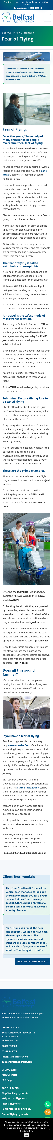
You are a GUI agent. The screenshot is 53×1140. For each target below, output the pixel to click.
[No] (49, 1129)
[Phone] (47, 1104)
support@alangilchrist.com (17, 1061)
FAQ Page (7, 1080)
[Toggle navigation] (47, 18)
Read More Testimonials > (32, 961)
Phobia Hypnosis (11, 1103)
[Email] (47, 1112)
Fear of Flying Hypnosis (15, 1114)
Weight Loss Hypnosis (14, 1098)
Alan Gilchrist (9, 1074)
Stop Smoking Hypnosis (15, 1093)
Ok (26, 1135)
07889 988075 (9, 1051)
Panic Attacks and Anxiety (16, 1108)
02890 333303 (35, 8)
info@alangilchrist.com (15, 1056)
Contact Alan (20, 8)
